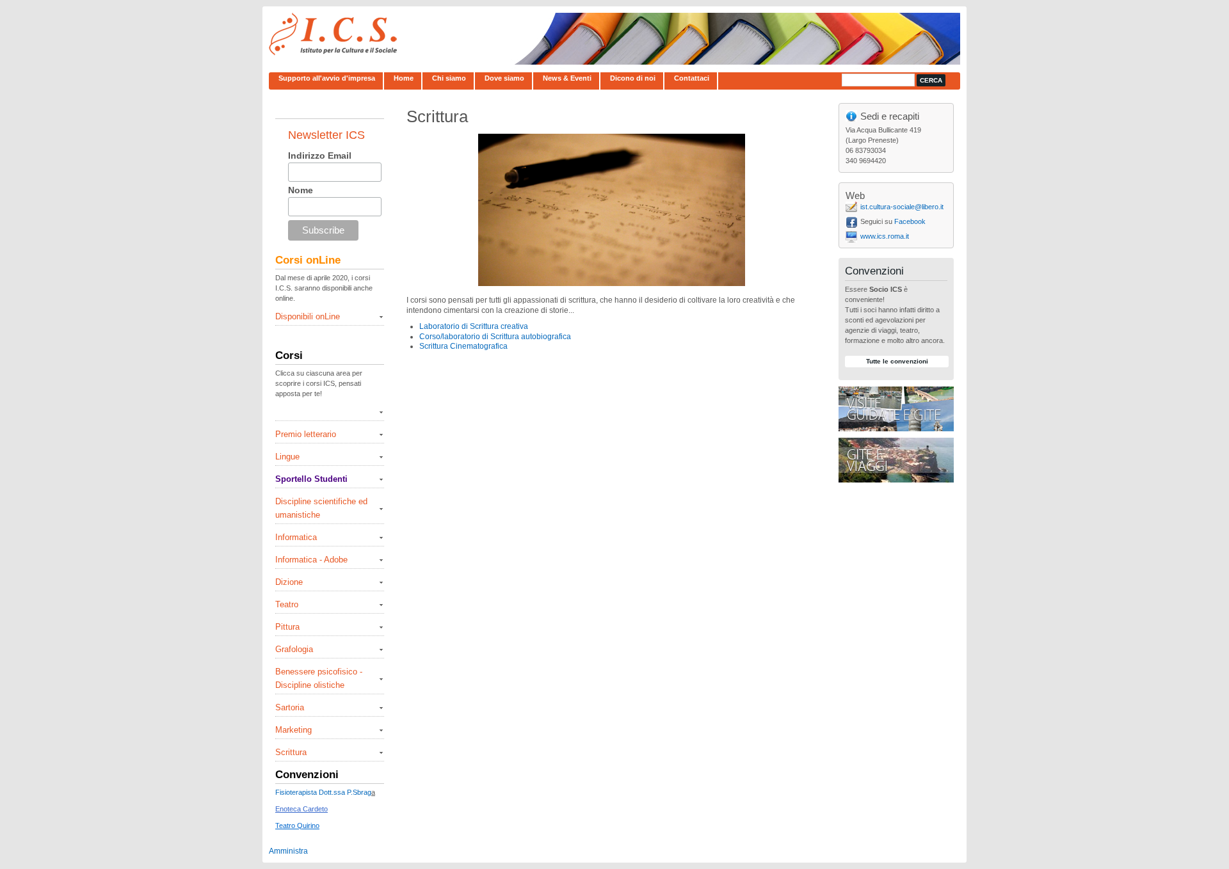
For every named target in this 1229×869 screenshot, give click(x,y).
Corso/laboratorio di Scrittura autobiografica (495, 336)
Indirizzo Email (319, 155)
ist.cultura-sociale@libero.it (902, 207)
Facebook (910, 221)
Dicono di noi (632, 78)
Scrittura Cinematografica (463, 346)
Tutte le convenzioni (897, 361)
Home (404, 78)
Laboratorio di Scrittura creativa (473, 326)
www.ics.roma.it (884, 236)
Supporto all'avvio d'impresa (326, 78)
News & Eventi (567, 78)
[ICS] (333, 53)
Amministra (288, 851)
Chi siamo (449, 78)
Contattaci (691, 78)
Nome (300, 190)
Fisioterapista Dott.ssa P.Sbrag (323, 792)
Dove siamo (504, 78)
